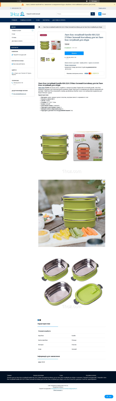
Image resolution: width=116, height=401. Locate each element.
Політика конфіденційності (70, 388)
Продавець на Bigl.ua (58, 387)
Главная (14, 20)
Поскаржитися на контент (57, 388)
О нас (38, 20)
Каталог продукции (38, 375)
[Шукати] (93, 14)
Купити (74, 53)
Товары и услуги (25, 20)
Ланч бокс (41, 87)
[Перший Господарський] (17, 15)
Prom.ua (66, 385)
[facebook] (38, 320)
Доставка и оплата (58, 20)
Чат (110, 396)
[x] (40, 320)
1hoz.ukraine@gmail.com (19, 93)
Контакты (46, 20)
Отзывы (14, 37)
